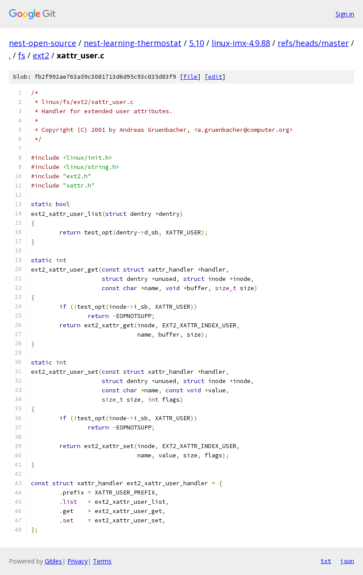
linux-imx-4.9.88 (241, 43)
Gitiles (53, 561)
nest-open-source (42, 43)
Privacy (77, 561)
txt (326, 561)
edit (215, 76)
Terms (102, 561)
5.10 (196, 43)
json (347, 561)
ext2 (41, 55)
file (190, 76)
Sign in (345, 14)
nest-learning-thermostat (133, 43)
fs (21, 55)
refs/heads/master (313, 43)
